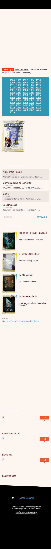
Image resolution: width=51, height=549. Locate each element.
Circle (6, 194)
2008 (25, 102)
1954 (31, 80)
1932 (25, 80)
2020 (38, 107)
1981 (12, 90)
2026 (12, 112)
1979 (31, 87)
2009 (31, 102)
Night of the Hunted (12, 172)
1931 (18, 80)
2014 (31, 105)
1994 (31, 95)
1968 (31, 83)
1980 (38, 87)
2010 (38, 102)
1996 (12, 97)
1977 (18, 87)
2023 (25, 110)
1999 (31, 97)
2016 (12, 107)
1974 (31, 85)
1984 (31, 90)
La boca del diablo (28, 296)
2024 (31, 110)
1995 (38, 95)
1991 (12, 95)
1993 (25, 95)
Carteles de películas (20, 509)
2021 (12, 110)
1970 (38, 83)
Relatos (32, 509)
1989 (31, 92)
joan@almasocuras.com (29, 512)
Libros (38, 509)
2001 (12, 100)
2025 (38, 110)
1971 (12, 85)
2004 (31, 100)
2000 (38, 97)
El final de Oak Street (29, 254)
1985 (38, 90)
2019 (31, 107)
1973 (25, 85)
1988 (25, 92)
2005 (38, 100)
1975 (38, 85)
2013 (25, 105)
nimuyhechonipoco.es (31, 513)
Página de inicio (21, 70)
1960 (12, 83)
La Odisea (7, 455)
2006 (12, 102)
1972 (18, 85)
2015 (38, 105)
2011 (12, 105)
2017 (18, 107)
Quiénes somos (18, 507)
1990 (38, 92)
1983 (25, 90)
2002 (18, 100)
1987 (18, 92)
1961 (18, 83)
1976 (12, 87)
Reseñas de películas (33, 507)
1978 (25, 87)
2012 (18, 105)
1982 (18, 90)
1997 (18, 97)
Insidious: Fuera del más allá (33, 233)
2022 (18, 110)
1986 (12, 92)
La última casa (10, 205)
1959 (38, 80)
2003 (25, 100)
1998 (25, 97)
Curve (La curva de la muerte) (17, 183)
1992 (18, 95)
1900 (12, 80)
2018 (25, 107)
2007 (18, 102)
